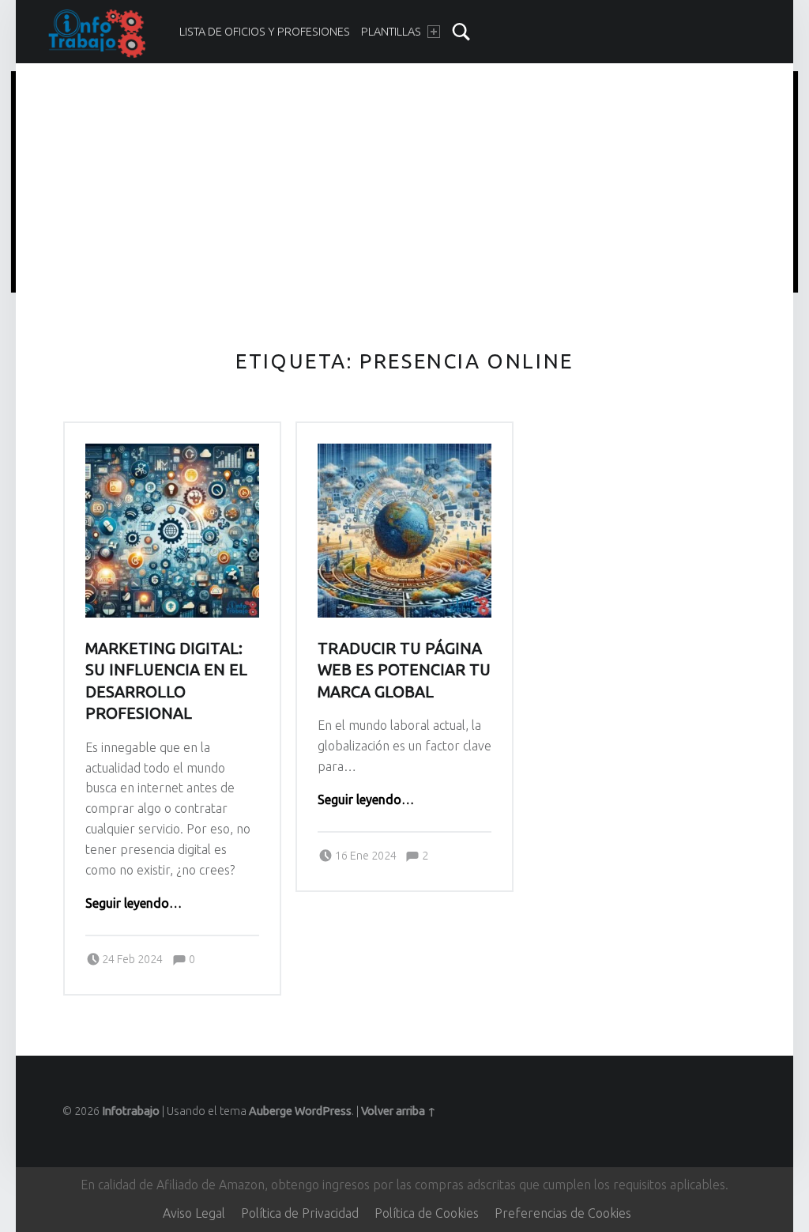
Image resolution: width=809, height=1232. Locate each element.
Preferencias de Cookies (563, 1213)
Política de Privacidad (300, 1213)
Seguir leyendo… (133, 903)
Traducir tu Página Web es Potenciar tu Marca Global (404, 670)
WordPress (323, 1111)
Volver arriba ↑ (398, 1111)
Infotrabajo (131, 1111)
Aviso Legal (194, 1213)
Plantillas (391, 31)
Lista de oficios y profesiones (264, 31)
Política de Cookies (426, 1213)
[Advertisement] (405, 184)
